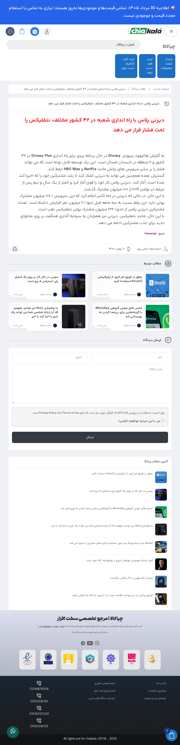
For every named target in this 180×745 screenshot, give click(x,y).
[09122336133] (39, 695)
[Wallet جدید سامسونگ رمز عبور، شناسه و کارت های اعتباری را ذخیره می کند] (161, 547)
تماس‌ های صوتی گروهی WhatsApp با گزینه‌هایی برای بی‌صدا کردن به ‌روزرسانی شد (118, 312)
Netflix (90, 169)
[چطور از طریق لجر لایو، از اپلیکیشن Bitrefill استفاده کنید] (157, 289)
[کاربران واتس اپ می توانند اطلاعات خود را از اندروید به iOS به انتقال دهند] (161, 599)
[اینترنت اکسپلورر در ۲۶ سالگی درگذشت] (161, 582)
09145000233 (39, 714)
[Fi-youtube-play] (90, 643)
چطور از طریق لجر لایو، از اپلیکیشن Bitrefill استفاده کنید (120, 279)
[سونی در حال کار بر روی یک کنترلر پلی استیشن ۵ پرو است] (73, 289)
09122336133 (39, 701)
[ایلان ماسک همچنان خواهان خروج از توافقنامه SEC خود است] (161, 564)
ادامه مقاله (130, 295)
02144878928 (39, 689)
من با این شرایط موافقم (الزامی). (138, 421)
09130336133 (39, 726)
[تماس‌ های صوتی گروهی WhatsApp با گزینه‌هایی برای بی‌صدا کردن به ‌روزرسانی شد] (157, 320)
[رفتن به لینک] (132, 664)
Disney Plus (41, 156)
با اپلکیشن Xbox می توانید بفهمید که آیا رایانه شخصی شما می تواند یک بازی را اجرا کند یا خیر (34, 312)
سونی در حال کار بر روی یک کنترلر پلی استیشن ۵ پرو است (36, 279)
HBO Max (72, 169)
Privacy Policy (47, 413)
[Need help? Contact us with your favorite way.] (13, 732)
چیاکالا (168, 46)
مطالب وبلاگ (138, 89)
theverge (150, 233)
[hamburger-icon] (171, 31)
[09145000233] (39, 708)
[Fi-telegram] (83, 643)
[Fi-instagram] (97, 643)
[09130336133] (39, 720)
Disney (114, 156)
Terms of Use (71, 413)
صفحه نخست (161, 89)
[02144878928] (39, 683)
